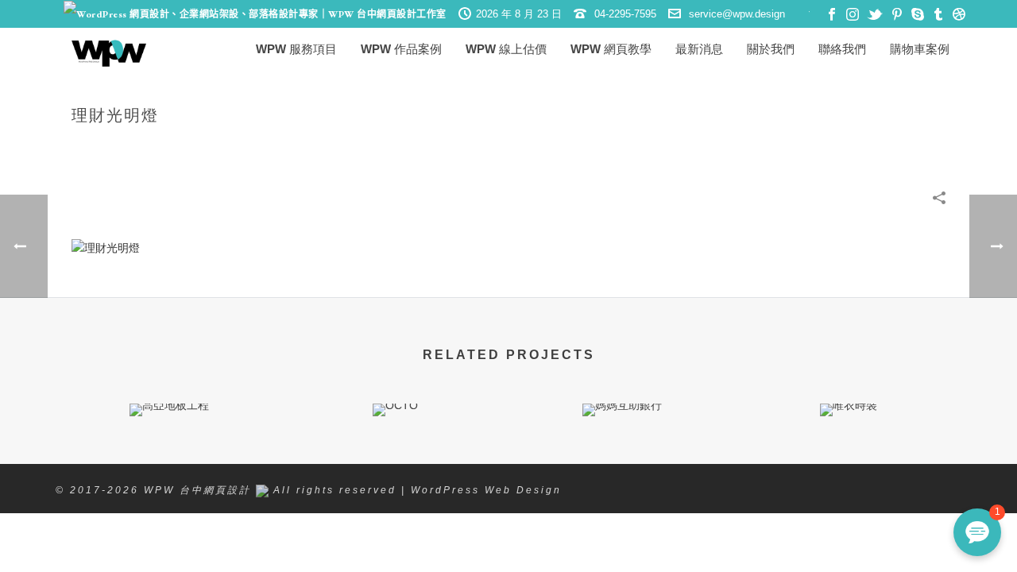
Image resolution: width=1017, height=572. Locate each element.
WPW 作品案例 (401, 49)
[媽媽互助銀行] (621, 460)
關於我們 (771, 49)
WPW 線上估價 (506, 49)
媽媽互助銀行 (622, 374)
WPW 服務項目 (296, 49)
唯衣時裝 (848, 374)
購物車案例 (919, 49)
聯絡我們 (842, 49)
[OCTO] (395, 460)
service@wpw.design (737, 14)
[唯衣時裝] (848, 460)
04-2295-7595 (625, 14)
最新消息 (699, 49)
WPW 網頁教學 (611, 49)
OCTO (395, 374)
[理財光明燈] (106, 247)
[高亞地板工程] (169, 460)
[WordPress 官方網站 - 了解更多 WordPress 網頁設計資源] (255, 14)
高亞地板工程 (169, 374)
